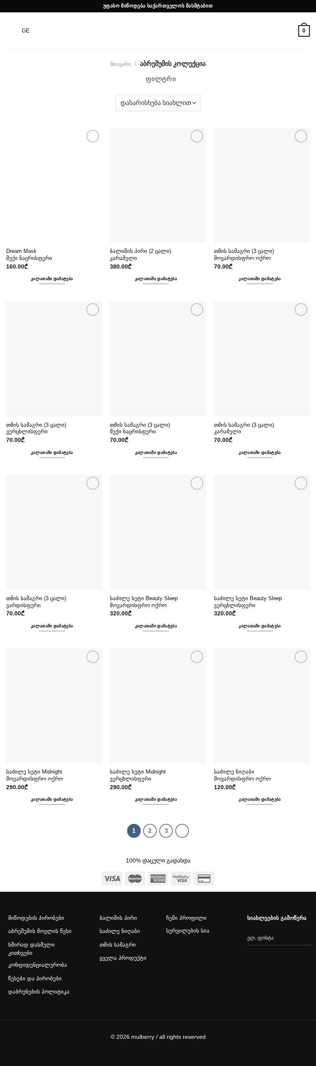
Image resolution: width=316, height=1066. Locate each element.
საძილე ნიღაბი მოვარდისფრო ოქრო (242, 775)
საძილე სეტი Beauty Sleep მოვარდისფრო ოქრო (144, 601)
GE (26, 31)
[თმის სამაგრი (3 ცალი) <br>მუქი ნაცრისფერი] (158, 358)
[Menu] (11, 31)
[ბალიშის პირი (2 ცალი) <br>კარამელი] (158, 185)
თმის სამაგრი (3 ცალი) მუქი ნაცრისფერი (141, 428)
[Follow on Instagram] (189, 955)
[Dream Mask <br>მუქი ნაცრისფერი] (54, 185)
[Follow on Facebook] (172, 955)
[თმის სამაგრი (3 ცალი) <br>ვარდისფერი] (54, 532)
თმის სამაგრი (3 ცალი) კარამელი (245, 428)
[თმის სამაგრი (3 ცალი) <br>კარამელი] (262, 358)
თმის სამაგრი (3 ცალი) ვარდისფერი (37, 601)
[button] (14, 137)
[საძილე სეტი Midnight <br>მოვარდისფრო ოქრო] (54, 706)
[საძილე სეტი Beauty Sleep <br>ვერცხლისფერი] (262, 532)
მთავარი (120, 64)
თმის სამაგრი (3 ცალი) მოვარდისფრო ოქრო (245, 254)
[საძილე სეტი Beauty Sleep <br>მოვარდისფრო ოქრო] (158, 532)
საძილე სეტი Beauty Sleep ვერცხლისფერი (248, 601)
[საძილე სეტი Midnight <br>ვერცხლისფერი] (158, 706)
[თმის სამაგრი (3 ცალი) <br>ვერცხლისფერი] (54, 358)
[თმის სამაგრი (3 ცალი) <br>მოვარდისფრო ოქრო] (262, 185)
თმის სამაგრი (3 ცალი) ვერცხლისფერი (37, 428)
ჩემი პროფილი (186, 918)
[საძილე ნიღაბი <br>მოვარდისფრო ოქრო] (262, 706)
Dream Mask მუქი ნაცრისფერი (29, 254)
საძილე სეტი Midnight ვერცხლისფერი (138, 775)
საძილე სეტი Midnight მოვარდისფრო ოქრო (35, 775)
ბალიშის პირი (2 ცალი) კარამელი (141, 254)
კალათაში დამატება (52, 278)
